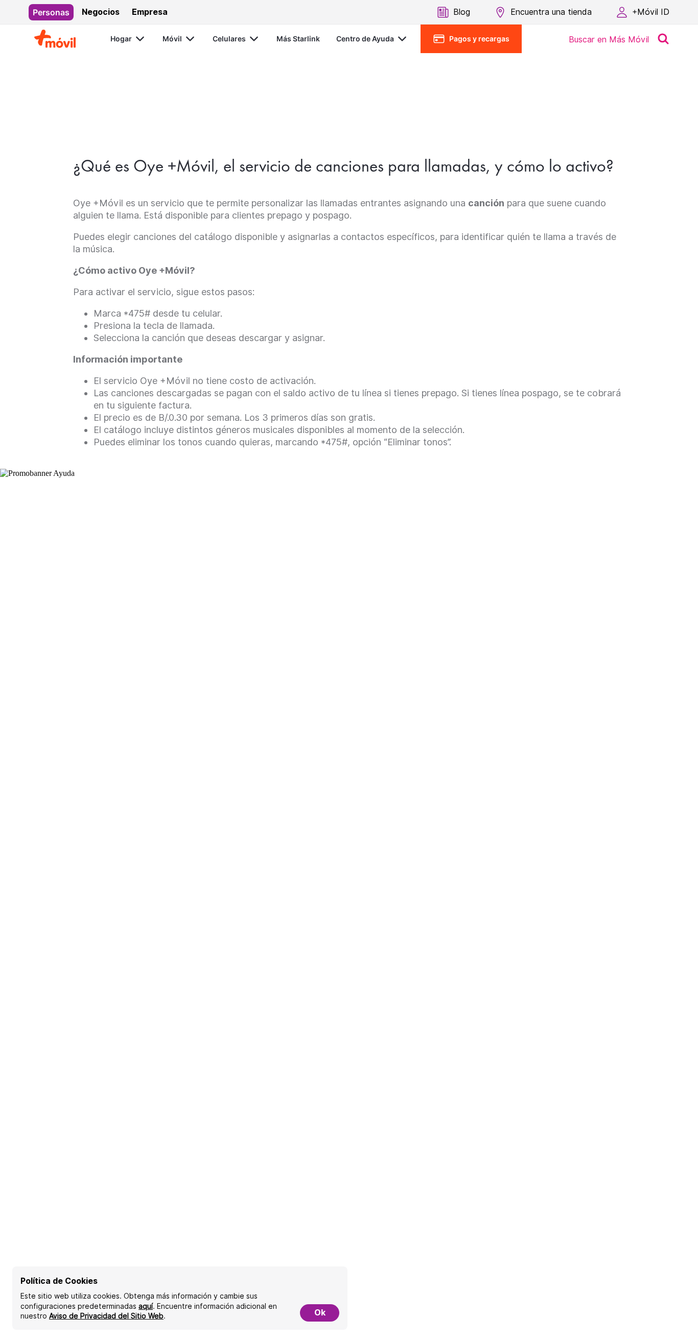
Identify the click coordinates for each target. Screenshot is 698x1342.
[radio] (51, 12)
